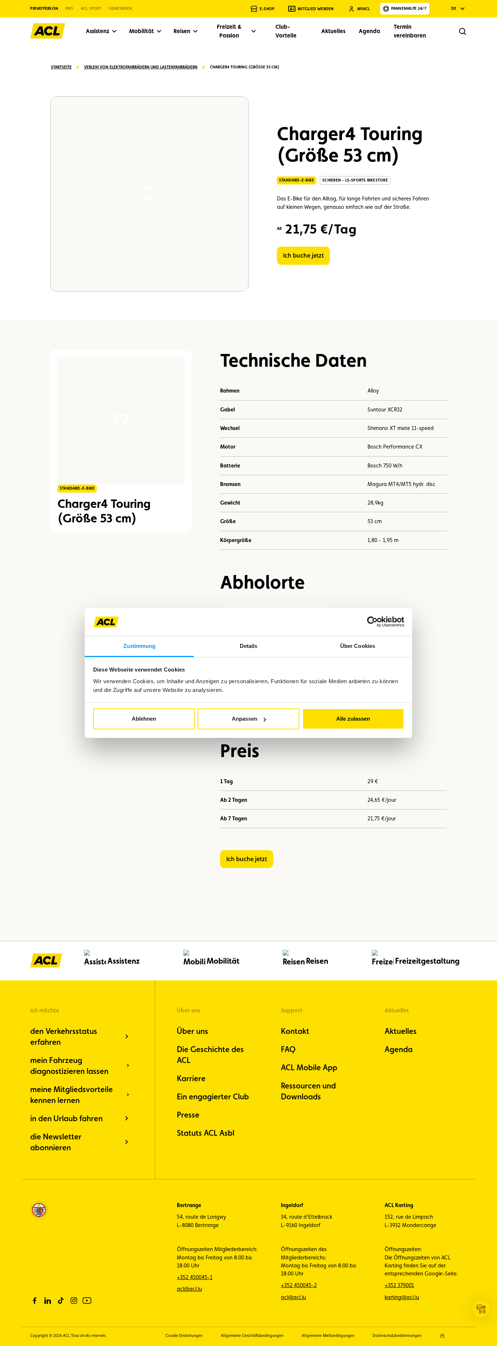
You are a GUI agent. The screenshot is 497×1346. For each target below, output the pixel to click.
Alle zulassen (353, 719)
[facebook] (34, 1300)
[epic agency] (442, 1335)
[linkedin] (47, 1300)
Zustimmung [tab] (139, 646)
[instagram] (73, 1300)
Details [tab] (249, 646)
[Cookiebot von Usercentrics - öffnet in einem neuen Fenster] (372, 621)
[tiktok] (60, 1300)
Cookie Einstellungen (184, 1335)
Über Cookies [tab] (357, 646)
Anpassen (244, 719)
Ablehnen (144, 719)
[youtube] (87, 1300)
